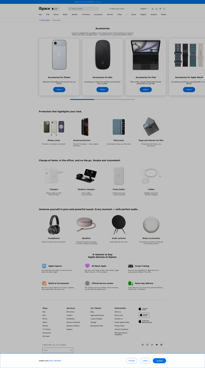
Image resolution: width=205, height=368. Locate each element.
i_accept (159, 361)
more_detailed (55, 361)
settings (131, 361)
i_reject (145, 361)
